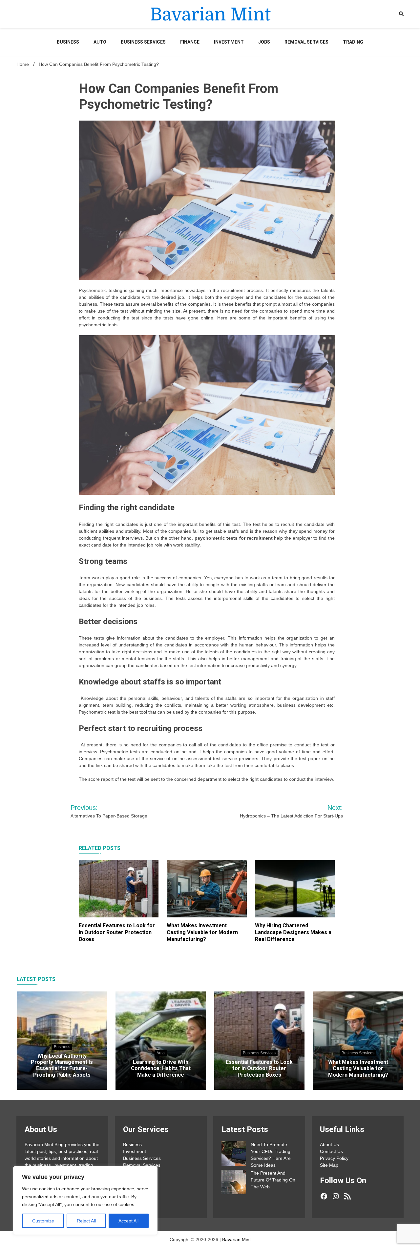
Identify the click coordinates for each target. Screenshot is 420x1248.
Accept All (128, 1220)
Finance (190, 42)
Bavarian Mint (236, 1239)
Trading (353, 42)
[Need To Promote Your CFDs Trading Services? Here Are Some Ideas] (233, 1154)
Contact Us (331, 1151)
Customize (43, 1220)
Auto (100, 42)
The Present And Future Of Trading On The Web (273, 1179)
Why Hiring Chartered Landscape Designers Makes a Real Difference (293, 932)
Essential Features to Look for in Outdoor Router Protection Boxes (117, 932)
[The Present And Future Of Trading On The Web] (233, 1183)
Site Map (329, 1165)
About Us (329, 1144)
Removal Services (306, 42)
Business (68, 42)
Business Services (143, 42)
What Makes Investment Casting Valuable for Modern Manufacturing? (202, 932)
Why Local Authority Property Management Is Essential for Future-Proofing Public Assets (62, 1065)
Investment (229, 42)
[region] (85, 1200)
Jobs (264, 42)
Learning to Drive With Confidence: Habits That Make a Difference (161, 1068)
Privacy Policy (334, 1158)
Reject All (86, 1220)
